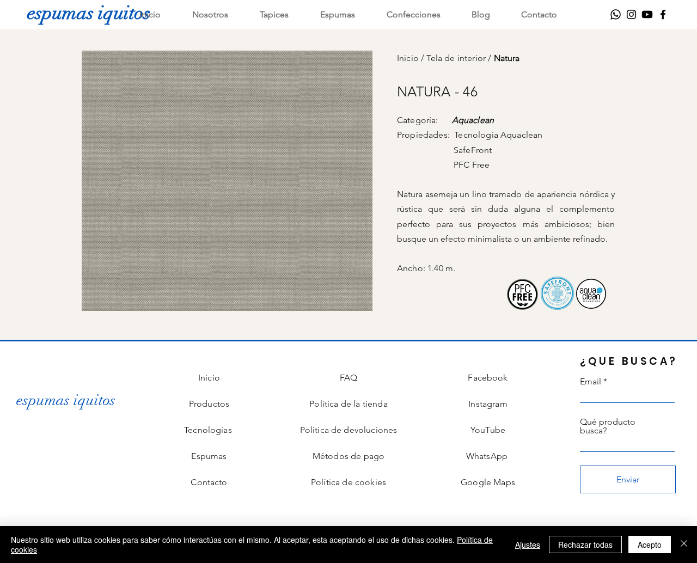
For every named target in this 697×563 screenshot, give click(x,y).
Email (590, 381)
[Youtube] (647, 14)
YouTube (487, 430)
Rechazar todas (585, 544)
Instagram (487, 404)
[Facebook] (663, 14)
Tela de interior (457, 58)
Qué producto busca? (607, 426)
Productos (209, 404)
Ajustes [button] (527, 544)
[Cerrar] (683, 544)
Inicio (409, 58)
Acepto (650, 544)
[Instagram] (631, 14)
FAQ (348, 377)
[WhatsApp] (615, 14)
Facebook (488, 377)
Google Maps (488, 482)
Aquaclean (473, 120)
